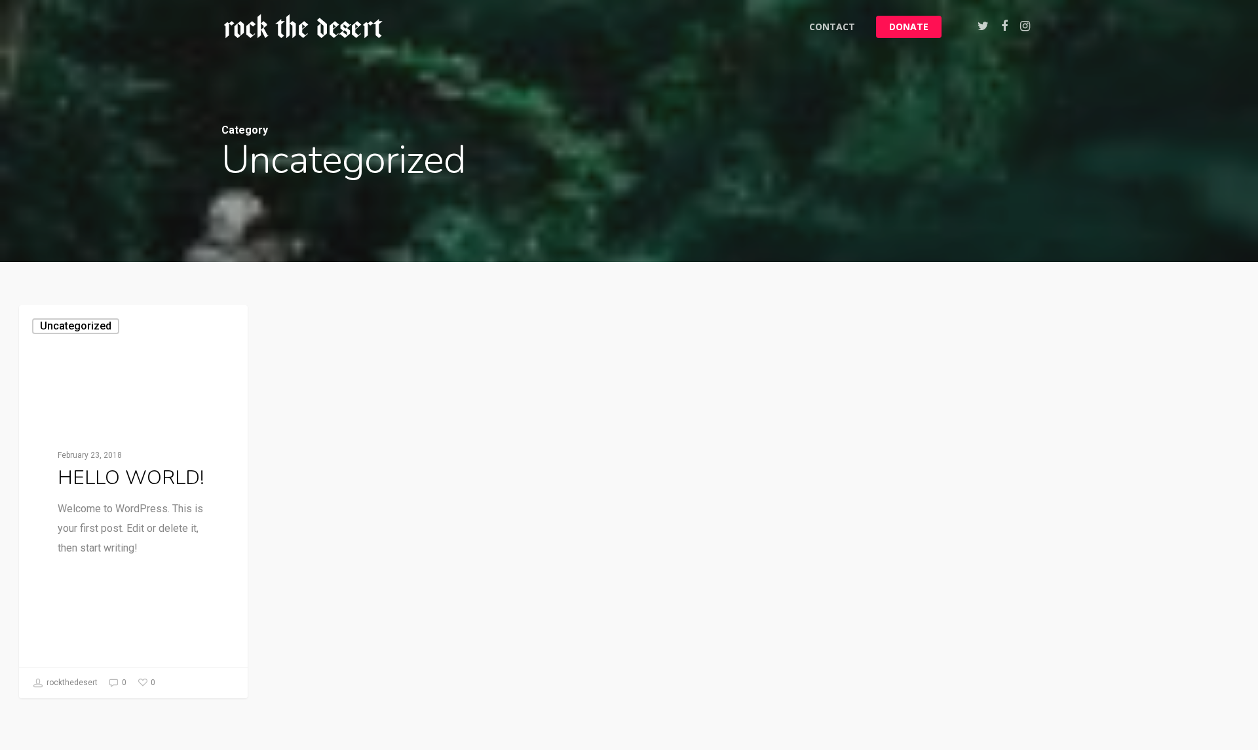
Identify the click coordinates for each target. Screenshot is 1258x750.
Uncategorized (75, 326)
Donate (908, 26)
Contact (832, 26)
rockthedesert (71, 682)
